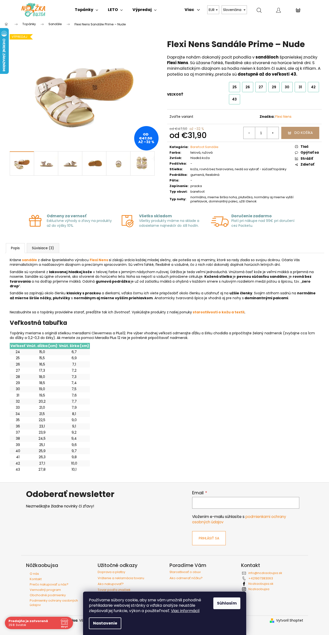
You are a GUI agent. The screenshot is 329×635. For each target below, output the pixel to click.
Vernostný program (45, 589)
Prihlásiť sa (209, 538)
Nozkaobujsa (258, 589)
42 (313, 87)
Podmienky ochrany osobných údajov (54, 602)
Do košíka (303, 132)
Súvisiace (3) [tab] (43, 248)
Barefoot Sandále (204, 147)
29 (274, 87)
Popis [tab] (15, 248)
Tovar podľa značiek (114, 590)
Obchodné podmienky (48, 595)
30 (287, 87)
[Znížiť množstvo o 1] (249, 133)
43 (234, 99)
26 (247, 87)
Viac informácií (185, 611)
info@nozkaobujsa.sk (265, 573)
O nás (34, 573)
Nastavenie (105, 623)
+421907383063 (260, 578)
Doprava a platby (111, 572)
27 (261, 87)
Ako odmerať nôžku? (186, 578)
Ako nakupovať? (111, 584)
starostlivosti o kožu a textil (218, 312)
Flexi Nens (283, 116)
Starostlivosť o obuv (185, 572)
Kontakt (36, 579)
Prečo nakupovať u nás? (49, 584)
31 (300, 87)
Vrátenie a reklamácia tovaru (121, 578)
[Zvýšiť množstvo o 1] (273, 133)
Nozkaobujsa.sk (260, 583)
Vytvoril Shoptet (289, 620)
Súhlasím (227, 603)
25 (234, 87)
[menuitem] (86, 10)
